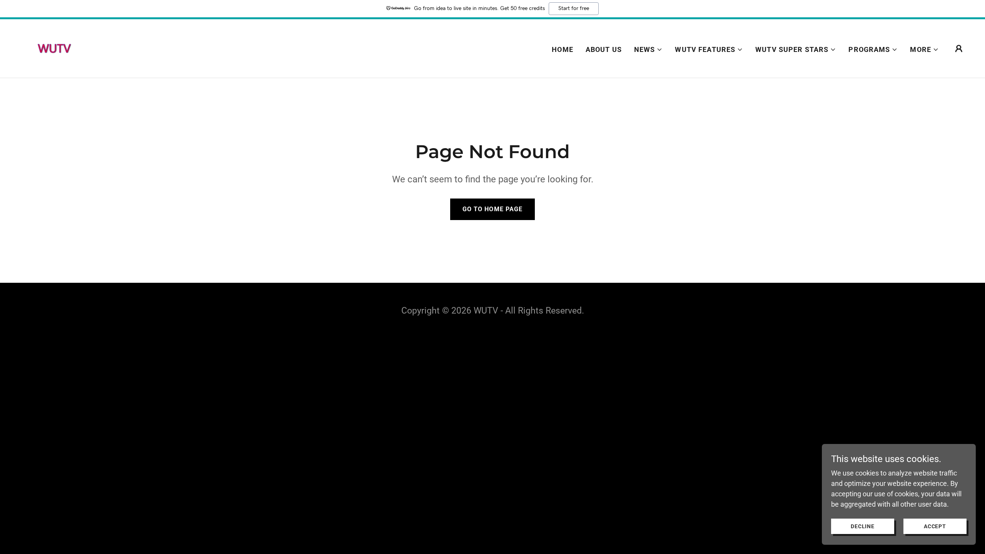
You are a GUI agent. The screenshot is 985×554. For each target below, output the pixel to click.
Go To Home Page (492, 209)
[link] (54, 48)
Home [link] (562, 49)
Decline (863, 526)
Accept (935, 526)
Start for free (573, 8)
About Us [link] (604, 49)
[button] (648, 49)
